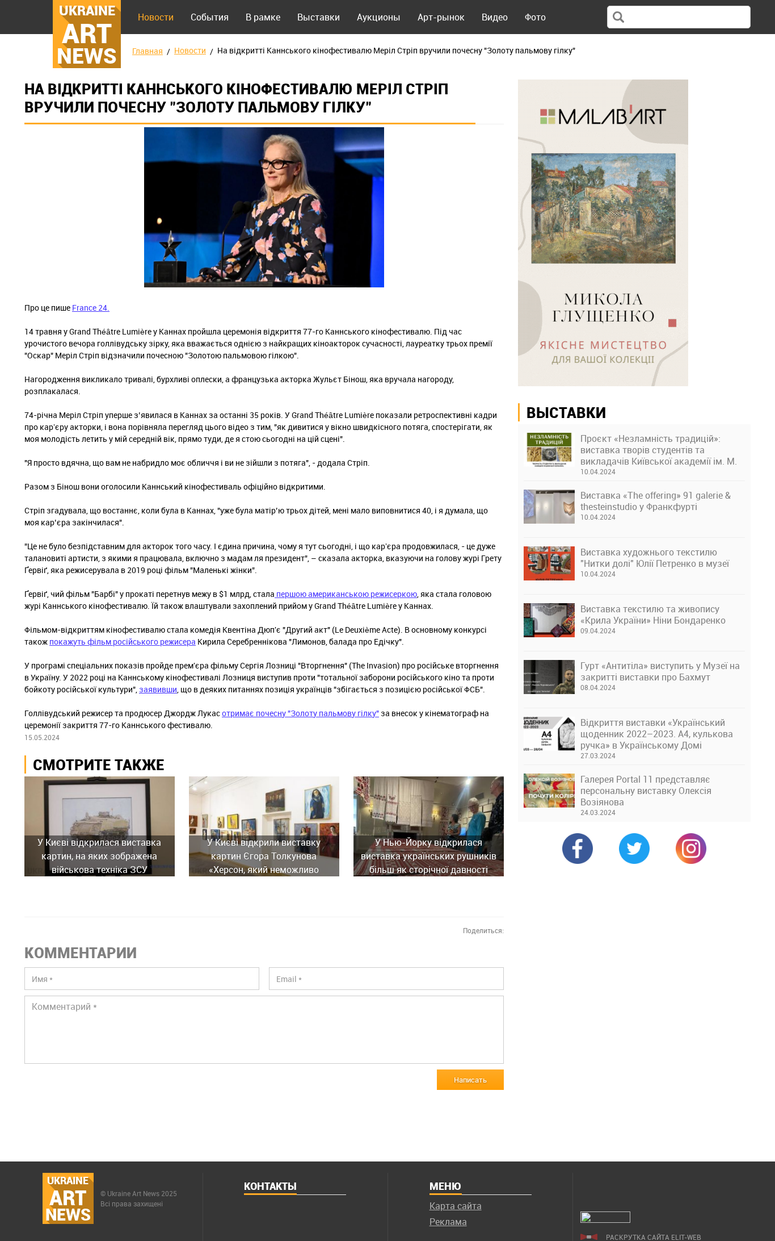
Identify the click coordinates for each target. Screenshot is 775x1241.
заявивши (158, 689)
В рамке (263, 17)
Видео (495, 17)
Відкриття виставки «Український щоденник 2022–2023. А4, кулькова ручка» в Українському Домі (656, 734)
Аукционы (379, 17)
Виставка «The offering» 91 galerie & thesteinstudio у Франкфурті (655, 501)
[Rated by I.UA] (605, 1219)
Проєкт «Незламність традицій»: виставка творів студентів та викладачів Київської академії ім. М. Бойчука (658, 450)
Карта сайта (455, 1206)
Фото (535, 17)
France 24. (90, 307)
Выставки (318, 17)
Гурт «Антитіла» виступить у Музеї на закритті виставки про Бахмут (660, 671)
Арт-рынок (441, 17)
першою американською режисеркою (346, 593)
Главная (147, 50)
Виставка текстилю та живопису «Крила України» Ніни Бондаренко (653, 614)
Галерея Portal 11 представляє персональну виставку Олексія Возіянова (645, 791)
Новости (156, 17)
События (210, 17)
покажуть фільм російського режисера (122, 641)
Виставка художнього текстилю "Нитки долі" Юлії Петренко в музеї (654, 557)
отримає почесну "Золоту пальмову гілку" (300, 713)
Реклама (448, 1221)
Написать (470, 1080)
